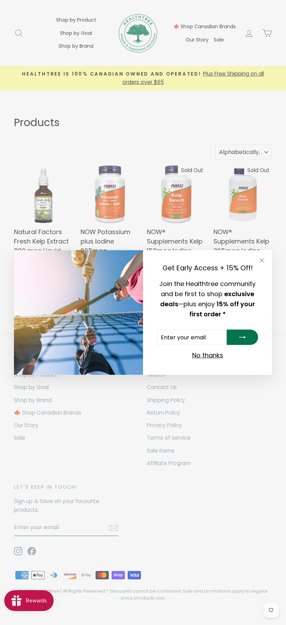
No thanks (207, 355)
